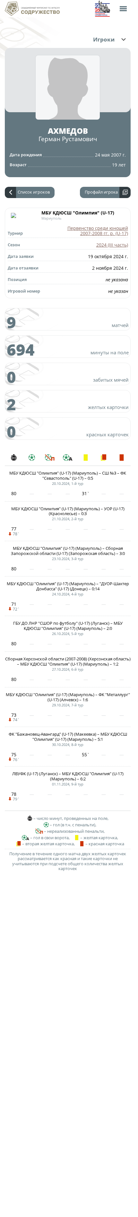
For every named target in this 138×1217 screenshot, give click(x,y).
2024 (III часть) (112, 245)
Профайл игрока (101, 192)
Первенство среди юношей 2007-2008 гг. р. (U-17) (97, 231)
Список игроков (34, 192)
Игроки (104, 39)
